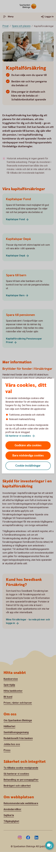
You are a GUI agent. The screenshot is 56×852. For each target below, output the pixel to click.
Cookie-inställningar (28, 465)
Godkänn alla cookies (28, 445)
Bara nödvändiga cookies (28, 455)
